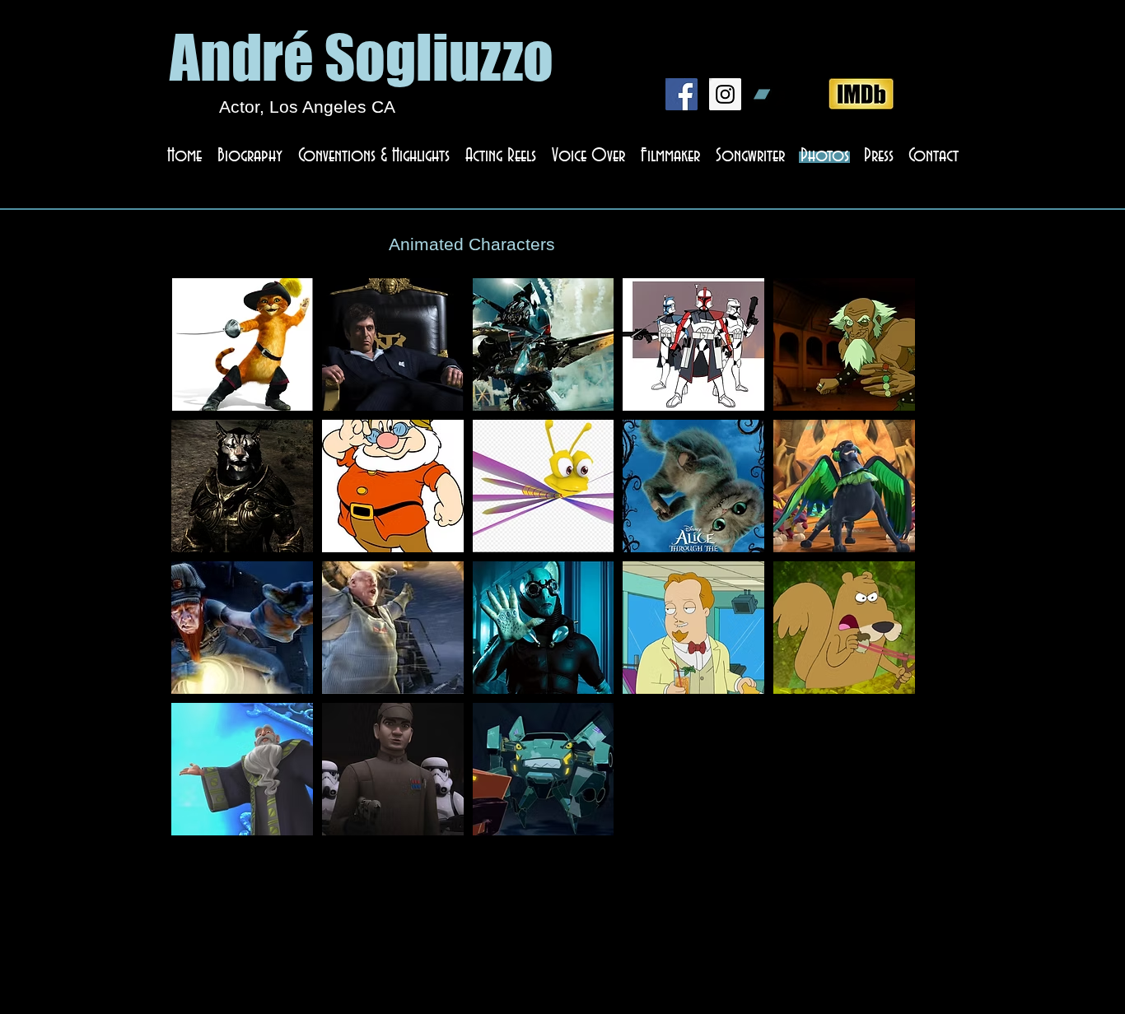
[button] (242, 344)
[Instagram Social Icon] (725, 94)
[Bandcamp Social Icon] (769, 94)
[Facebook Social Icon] (681, 94)
